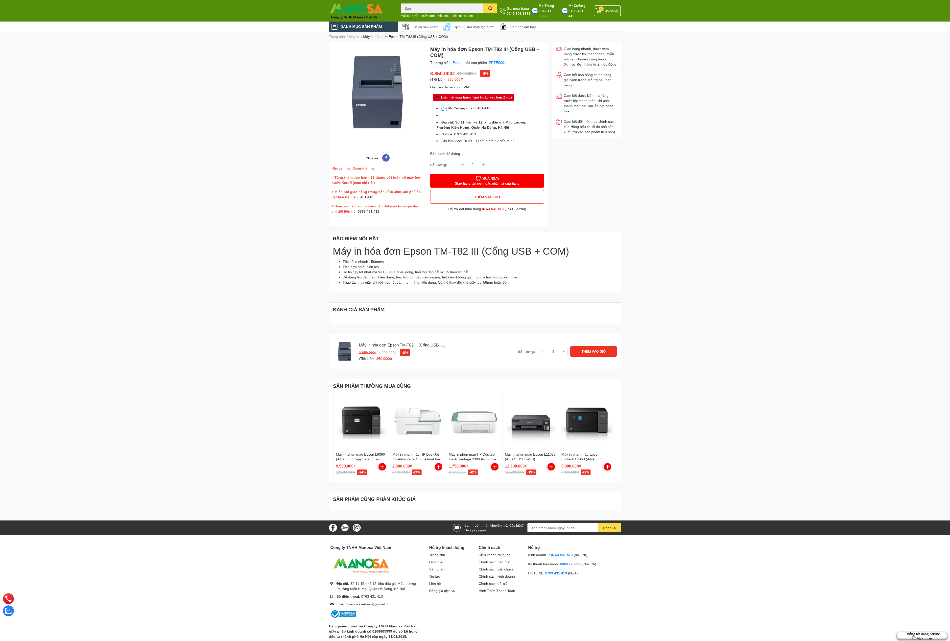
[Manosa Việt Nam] (359, 10)
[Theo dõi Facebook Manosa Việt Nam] (333, 527)
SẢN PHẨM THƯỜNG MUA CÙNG (372, 386)
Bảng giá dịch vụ (442, 591)
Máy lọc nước (410, 16)
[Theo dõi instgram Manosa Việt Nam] (357, 527)
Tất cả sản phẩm (425, 27)
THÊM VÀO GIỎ (487, 197)
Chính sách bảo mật (494, 562)
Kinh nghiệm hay (523, 27)
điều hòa (444, 16)
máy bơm (428, 16)
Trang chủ (437, 555)
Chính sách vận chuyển (497, 569)
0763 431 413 (576, 13)
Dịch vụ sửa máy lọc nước (474, 27)
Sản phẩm (437, 569)
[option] (378, 92)
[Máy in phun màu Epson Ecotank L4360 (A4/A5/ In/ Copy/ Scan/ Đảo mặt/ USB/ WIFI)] (587, 421)
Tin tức (434, 576)
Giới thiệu (436, 562)
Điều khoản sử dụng (494, 555)
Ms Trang (546, 5)
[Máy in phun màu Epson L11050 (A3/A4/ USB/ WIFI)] (530, 421)
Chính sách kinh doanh (497, 576)
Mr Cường (577, 5)
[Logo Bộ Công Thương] (343, 614)
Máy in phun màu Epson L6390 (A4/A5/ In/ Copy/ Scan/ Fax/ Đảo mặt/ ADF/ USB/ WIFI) (360, 459)
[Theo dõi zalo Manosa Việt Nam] (345, 527)
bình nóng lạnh (462, 16)
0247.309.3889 (518, 13)
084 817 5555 (545, 13)
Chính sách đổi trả (493, 583)
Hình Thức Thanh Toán (497, 591)
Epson (457, 62)
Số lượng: (438, 165)
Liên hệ (435, 583)
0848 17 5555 (571, 564)
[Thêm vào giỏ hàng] (382, 466)
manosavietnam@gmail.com (370, 604)
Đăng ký (609, 528)
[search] (490, 8)
